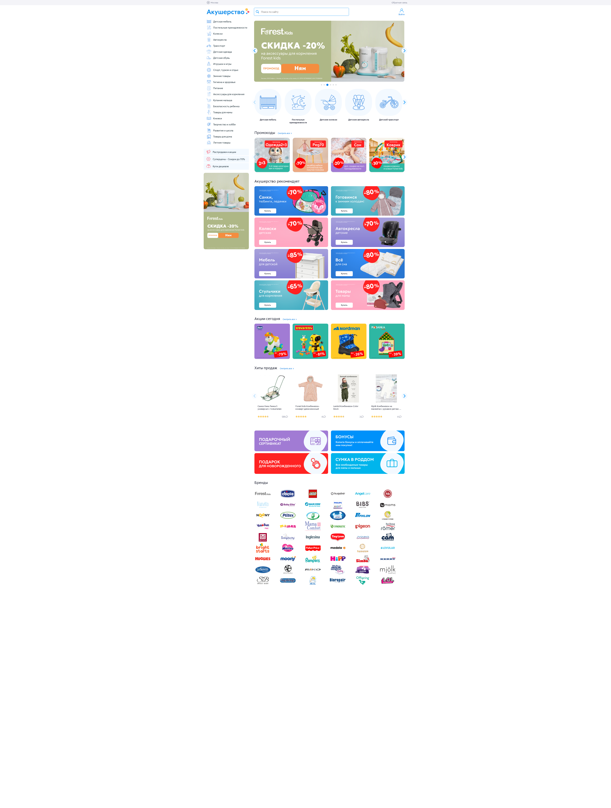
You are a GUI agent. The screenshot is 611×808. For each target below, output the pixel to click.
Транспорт (219, 45)
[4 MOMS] (388, 508)
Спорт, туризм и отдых (225, 69)
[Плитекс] (288, 519)
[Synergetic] (338, 530)
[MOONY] (288, 562)
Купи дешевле (221, 166)
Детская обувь (221, 57)
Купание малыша (222, 100)
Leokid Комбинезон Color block (345, 407)
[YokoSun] (263, 530)
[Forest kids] (263, 497)
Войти (402, 14)
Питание (218, 88)
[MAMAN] (288, 530)
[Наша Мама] (338, 519)
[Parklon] (363, 519)
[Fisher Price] (313, 551)
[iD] (388, 573)
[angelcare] (363, 497)
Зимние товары (221, 76)
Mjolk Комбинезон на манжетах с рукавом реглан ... (386, 407)
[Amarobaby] (288, 573)
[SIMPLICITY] (288, 541)
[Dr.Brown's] (263, 573)
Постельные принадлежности (230, 27)
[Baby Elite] (288, 508)
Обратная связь (399, 2)
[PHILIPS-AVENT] (338, 508)
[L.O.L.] (388, 584)
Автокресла (220, 39)
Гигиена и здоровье (224, 82)
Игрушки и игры (222, 63)
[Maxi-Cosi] (313, 508)
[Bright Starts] (263, 551)
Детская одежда (222, 51)
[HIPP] (338, 562)
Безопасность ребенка (226, 106)
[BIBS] (363, 508)
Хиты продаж (265, 368)
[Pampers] (313, 562)
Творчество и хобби (224, 124)
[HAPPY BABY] (388, 497)
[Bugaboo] (338, 497)
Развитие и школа (223, 130)
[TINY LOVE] (338, 541)
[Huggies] (263, 562)
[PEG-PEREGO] (288, 584)
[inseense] (363, 551)
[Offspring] (363, 584)
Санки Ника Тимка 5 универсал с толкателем (269, 407)
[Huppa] (363, 573)
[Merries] (288, 551)
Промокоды (264, 132)
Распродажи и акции (224, 152)
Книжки (217, 118)
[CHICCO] (288, 497)
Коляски (218, 33)
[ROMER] (388, 530)
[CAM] (388, 541)
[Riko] (313, 573)
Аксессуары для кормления (228, 94)
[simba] (363, 562)
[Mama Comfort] (313, 530)
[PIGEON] (363, 530)
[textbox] (301, 12)
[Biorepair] (338, 584)
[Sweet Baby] (263, 584)
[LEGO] (313, 497)
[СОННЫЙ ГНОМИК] (388, 519)
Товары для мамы (222, 112)
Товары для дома (222, 136)
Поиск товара (257, 12)
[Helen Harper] (338, 573)
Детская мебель (222, 21)
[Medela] (338, 551)
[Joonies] (363, 541)
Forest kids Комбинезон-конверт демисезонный (307, 407)
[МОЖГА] (313, 519)
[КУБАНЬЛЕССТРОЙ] (313, 584)
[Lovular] (388, 551)
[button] (404, 51)
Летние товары (221, 142)
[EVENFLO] (313, 541)
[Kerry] (388, 562)
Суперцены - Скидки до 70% (229, 159)
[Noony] (263, 519)
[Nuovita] (263, 508)
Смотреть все (284, 133)
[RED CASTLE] (263, 541)
